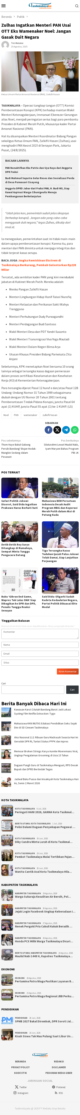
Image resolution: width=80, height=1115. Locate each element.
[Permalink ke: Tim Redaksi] (5, 44)
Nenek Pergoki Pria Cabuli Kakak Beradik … (43, 926)
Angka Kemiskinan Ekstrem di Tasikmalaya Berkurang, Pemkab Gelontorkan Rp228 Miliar (38, 264)
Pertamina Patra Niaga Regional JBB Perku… (44, 996)
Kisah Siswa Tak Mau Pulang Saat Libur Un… (44, 1036)
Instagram (23, 1093)
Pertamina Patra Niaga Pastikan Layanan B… (44, 981)
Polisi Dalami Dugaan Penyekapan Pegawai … (45, 827)
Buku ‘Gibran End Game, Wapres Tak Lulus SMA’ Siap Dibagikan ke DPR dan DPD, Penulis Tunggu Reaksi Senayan (18, 603)
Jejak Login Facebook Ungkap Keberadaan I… (45, 911)
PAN (16, 415)
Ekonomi (20, 978)
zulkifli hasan (50, 415)
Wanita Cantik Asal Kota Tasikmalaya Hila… (43, 871)
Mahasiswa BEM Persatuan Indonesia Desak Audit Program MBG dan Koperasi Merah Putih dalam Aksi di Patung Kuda (59, 508)
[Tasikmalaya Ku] (40, 5)
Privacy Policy (20, 1067)
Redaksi (59, 1061)
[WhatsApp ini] (75, 430)
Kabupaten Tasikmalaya (28, 893)
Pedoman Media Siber (58, 1073)
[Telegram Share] (66, 430)
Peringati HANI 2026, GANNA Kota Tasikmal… (44, 812)
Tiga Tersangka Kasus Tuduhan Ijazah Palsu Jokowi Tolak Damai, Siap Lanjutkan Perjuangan (60, 556)
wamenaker (30, 415)
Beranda (20, 1061)
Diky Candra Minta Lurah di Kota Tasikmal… (43, 842)
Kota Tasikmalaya (25, 808)
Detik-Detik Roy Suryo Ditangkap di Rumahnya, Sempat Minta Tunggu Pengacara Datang (17, 550)
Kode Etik (20, 1073)
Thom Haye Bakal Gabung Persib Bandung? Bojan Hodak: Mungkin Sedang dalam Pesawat (18, 448)
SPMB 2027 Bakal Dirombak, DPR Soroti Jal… (44, 1021)
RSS (61, 1093)
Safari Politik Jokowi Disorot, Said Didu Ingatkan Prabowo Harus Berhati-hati (19, 504)
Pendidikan (21, 1018)
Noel (6, 415)
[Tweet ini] (57, 430)
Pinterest (60, 1087)
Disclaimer (59, 1067)
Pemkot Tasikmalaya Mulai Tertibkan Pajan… (44, 857)
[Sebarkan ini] (48, 430)
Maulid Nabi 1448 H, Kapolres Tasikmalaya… (44, 956)
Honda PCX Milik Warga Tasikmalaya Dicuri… (44, 941)
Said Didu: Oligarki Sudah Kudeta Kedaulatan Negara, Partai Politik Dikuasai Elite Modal (60, 602)
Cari (3, 683)
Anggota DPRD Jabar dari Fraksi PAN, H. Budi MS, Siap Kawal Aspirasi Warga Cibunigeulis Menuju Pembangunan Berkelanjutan (37, 192)
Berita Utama (22, 823)
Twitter (23, 1087)
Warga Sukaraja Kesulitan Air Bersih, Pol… (43, 896)
